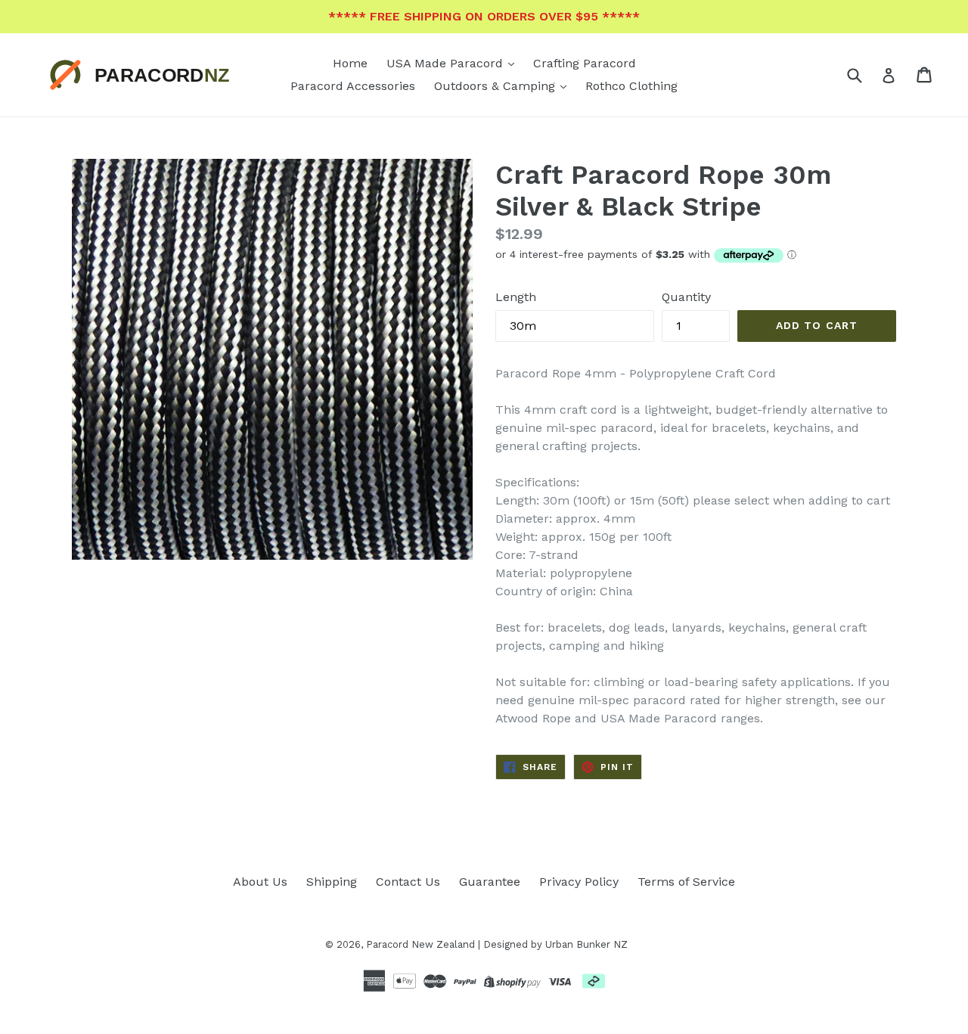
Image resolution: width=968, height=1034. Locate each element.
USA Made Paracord (446, 63)
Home (350, 63)
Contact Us (408, 881)
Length (515, 297)
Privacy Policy (579, 881)
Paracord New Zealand (420, 944)
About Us (260, 881)
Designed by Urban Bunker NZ (555, 944)
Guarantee (489, 881)
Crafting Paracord (584, 63)
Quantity (686, 297)
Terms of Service (686, 881)
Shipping (331, 881)
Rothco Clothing (631, 86)
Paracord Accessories (352, 86)
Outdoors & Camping (496, 86)
